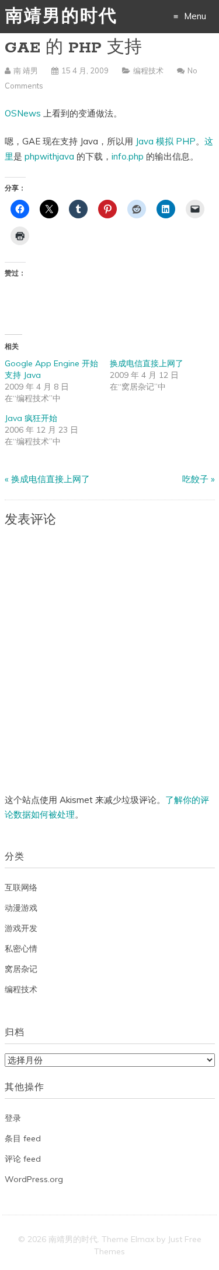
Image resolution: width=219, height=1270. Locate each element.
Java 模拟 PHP (165, 141)
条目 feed (23, 1138)
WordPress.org (34, 1179)
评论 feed (23, 1159)
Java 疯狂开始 (31, 418)
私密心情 (21, 948)
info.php (128, 156)
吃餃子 (195, 478)
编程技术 (148, 70)
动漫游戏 (21, 908)
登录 (13, 1118)
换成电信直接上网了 (146, 363)
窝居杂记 (21, 969)
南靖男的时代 (61, 17)
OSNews (23, 113)
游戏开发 (21, 928)
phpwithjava (49, 156)
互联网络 (21, 887)
